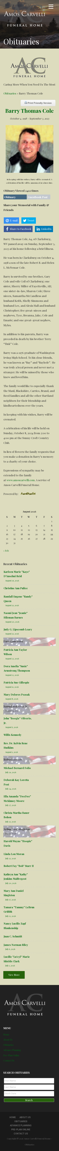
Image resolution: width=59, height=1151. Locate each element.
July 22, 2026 (10, 833)
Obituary (10, 197)
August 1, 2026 (11, 752)
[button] (51, 7)
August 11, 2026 (12, 687)
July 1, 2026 (10, 965)
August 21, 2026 (12, 605)
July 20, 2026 (10, 883)
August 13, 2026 (12, 675)
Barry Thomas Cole (29, 110)
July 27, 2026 (10, 805)
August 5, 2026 (11, 727)
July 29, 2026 (10, 772)
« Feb (6, 550)
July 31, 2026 (10, 858)
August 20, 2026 (12, 621)
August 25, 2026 (12, 580)
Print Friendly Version (39, 103)
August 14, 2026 (12, 710)
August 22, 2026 (12, 658)
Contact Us (8, 1060)
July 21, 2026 (10, 821)
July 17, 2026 (10, 899)
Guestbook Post (38, 197)
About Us (7, 1039)
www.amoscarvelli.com (21, 480)
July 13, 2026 (10, 916)
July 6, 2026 (10, 949)
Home (6, 1034)
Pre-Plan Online (11, 1055)
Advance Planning (12, 1050)
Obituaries (9, 93)
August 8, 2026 (11, 698)
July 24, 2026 (10, 788)
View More (14, 974)
